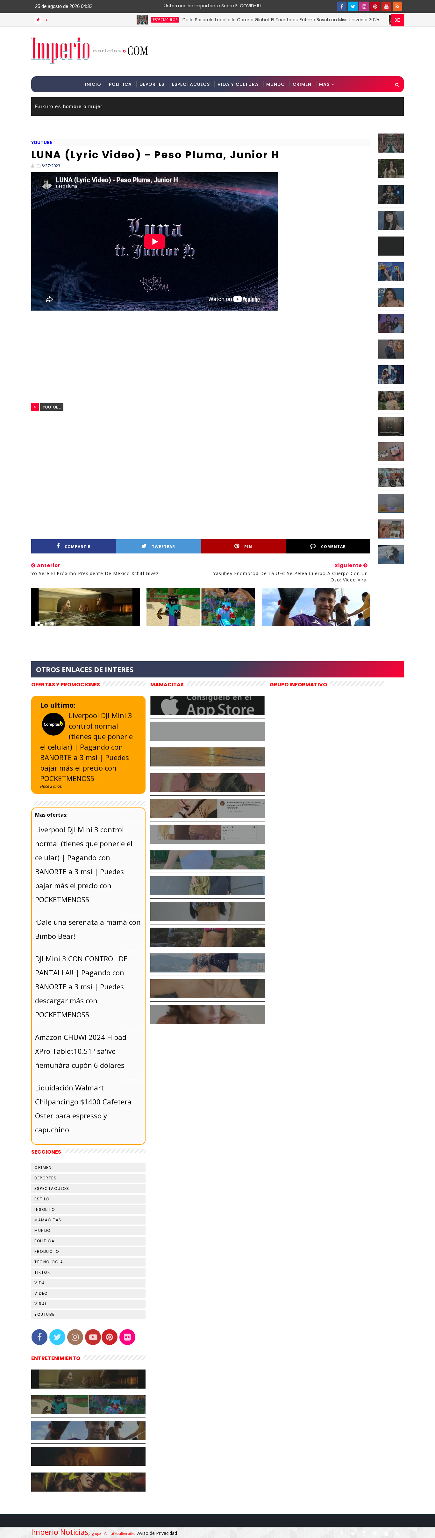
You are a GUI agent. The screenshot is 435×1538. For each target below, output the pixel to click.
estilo (41, 1199)
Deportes (151, 84)
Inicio (93, 84)
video (41, 1293)
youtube (41, 142)
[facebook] (341, 6)
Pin (248, 546)
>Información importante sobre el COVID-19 (187, 6)
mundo (42, 1230)
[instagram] (364, 6)
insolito (44, 1209)
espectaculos (122, 19)
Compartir (78, 546)
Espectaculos (191, 84)
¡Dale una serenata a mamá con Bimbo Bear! (88, 929)
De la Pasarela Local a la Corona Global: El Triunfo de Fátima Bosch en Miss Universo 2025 (237, 20)
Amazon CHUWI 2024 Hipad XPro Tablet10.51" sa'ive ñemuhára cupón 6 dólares (80, 1051)
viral (40, 1304)
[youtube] (386, 6)
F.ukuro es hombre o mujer (69, 106)
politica (44, 1241)
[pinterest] (375, 6)
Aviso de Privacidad (157, 1533)
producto (46, 1251)
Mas (324, 84)
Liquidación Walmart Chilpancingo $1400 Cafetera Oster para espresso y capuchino (83, 1108)
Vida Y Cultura (238, 84)
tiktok (42, 1272)
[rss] (397, 6)
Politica (120, 84)
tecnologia (48, 1262)
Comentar (333, 546)
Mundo (275, 84)
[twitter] (353, 6)
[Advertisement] (287, 51)
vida (39, 1283)
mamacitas (48, 1220)
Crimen (302, 84)
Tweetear (163, 546)
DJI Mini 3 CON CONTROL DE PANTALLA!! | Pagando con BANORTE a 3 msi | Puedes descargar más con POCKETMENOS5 (81, 986)
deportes (45, 1178)
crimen (43, 1167)
